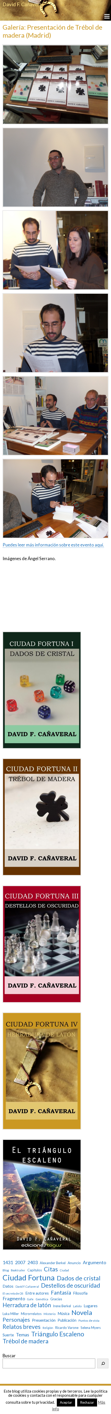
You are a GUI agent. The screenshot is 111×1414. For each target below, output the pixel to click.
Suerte (8, 1335)
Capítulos (34, 1270)
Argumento (94, 1262)
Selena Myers (91, 1328)
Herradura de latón (27, 1305)
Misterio (50, 1314)
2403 (32, 1262)
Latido (77, 1306)
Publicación (67, 1320)
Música (63, 1313)
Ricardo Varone (66, 1328)
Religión (48, 1327)
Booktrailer (18, 1270)
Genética (42, 1299)
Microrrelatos (31, 1314)
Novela (82, 1313)
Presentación (44, 1320)
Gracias (56, 1299)
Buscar (9, 1355)
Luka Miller (11, 1314)
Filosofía (80, 1293)
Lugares (91, 1305)
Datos (8, 1286)
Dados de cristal (78, 1278)
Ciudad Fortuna (29, 1277)
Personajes (16, 1320)
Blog (6, 1270)
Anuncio (74, 1263)
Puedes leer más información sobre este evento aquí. (53, 544)
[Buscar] (102, 1363)
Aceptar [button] (66, 1402)
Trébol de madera (26, 1341)
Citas (51, 1269)
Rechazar (87, 1402)
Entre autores (37, 1293)
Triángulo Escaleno (57, 1334)
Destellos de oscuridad (70, 1285)
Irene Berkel (62, 1306)
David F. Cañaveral (23, 4)
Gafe (30, 1299)
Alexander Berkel (53, 1263)
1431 (8, 1262)
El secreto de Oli (13, 1293)
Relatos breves (22, 1326)
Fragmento (14, 1298)
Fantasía (61, 1292)
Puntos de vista (88, 1320)
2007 (20, 1262)
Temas (22, 1334)
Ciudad (64, 1270)
